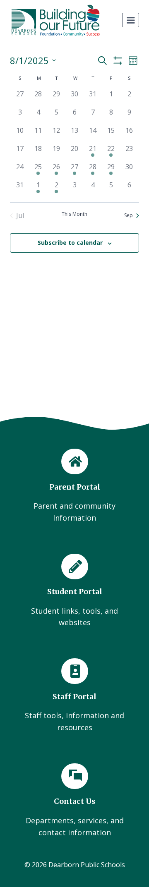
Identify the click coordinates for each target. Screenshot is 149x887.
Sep (128, 215)
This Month (74, 214)
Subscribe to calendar (70, 242)
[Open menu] (130, 20)
